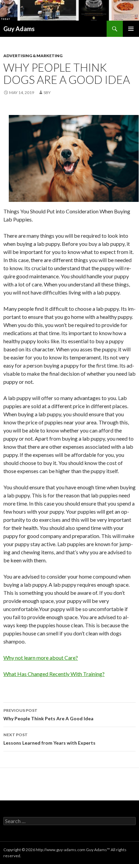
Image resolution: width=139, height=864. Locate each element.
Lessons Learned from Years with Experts (49, 739)
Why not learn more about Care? (40, 657)
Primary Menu (131, 29)
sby (47, 92)
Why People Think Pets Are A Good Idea (48, 714)
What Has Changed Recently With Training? (54, 674)
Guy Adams (19, 28)
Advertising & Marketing (32, 55)
